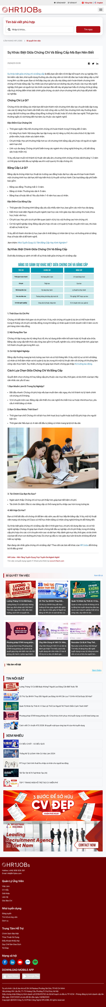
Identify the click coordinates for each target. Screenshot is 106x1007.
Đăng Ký (73, 3)
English (100, 3)
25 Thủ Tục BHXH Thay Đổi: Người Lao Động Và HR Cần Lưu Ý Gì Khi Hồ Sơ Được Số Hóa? (52, 601)
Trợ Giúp (5, 948)
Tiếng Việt (88, 3)
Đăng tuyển (6, 913)
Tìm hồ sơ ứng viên (9, 917)
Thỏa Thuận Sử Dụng (10, 937)
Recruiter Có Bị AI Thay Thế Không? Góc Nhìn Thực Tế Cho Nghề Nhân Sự (84, 642)
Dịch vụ (5, 921)
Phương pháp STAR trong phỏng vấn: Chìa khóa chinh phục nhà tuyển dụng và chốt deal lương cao (20, 642)
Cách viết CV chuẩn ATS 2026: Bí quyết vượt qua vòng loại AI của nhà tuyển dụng (52, 725)
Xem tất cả (98, 575)
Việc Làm (6, 886)
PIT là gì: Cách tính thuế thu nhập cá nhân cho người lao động (43, 763)
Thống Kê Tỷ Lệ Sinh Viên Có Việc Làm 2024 (37, 753)
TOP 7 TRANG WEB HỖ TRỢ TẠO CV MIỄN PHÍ (38, 782)
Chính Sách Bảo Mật (10, 933)
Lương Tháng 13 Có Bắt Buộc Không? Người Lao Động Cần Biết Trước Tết (19, 601)
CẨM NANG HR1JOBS (12, 41)
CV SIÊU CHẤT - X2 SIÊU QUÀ (32, 744)
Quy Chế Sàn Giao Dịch (11, 944)
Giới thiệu (6, 893)
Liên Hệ (5, 897)
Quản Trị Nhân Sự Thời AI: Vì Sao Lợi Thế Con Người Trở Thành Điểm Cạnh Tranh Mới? (85, 601)
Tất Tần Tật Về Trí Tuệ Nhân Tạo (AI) (33, 773)
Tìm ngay (88, 29)
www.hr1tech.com (57, 561)
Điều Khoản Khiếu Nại (10, 941)
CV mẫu (5, 890)
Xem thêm (96, 670)
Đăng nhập (61, 3)
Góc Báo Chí (7, 900)
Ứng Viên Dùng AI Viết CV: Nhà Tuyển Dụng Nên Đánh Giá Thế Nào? (52, 642)
